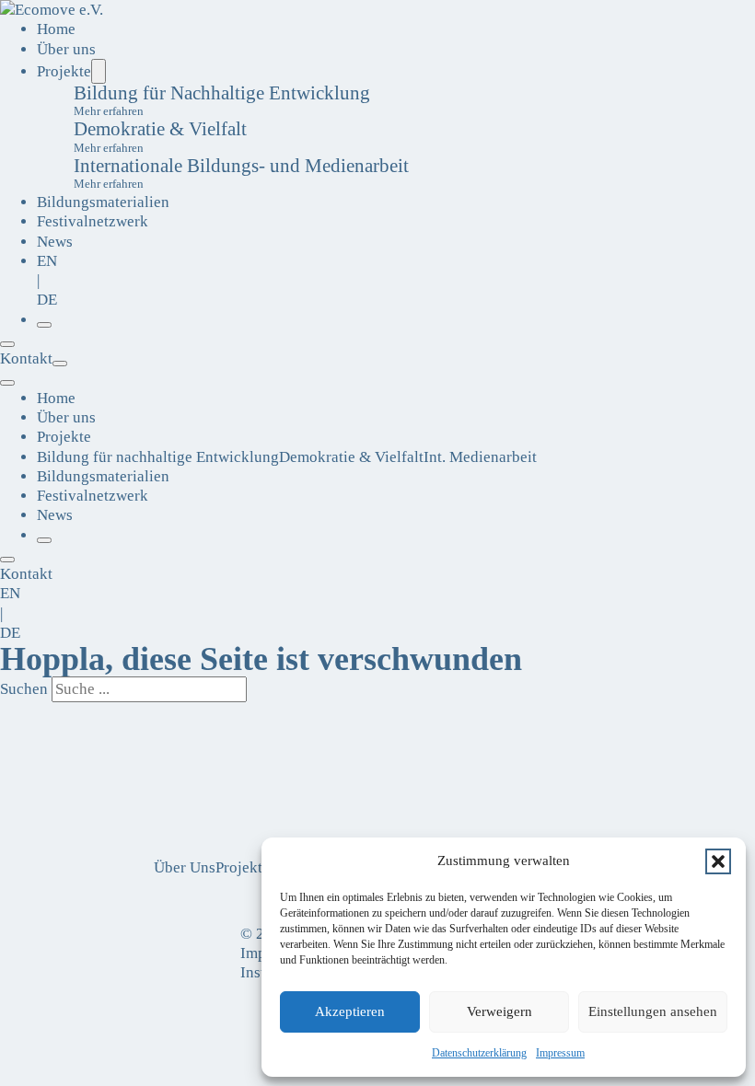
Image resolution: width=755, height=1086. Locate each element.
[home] (51, 9)
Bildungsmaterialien (103, 202)
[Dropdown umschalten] (98, 71)
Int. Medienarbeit (480, 457)
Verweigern (499, 1011)
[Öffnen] (44, 325)
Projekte (64, 71)
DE (47, 299)
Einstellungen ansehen (652, 1011)
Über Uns (184, 867)
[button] (718, 861)
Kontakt (26, 358)
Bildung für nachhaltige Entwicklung (158, 457)
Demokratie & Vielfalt (351, 457)
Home (56, 29)
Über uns (66, 49)
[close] (7, 383)
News (55, 241)
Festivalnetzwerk (92, 221)
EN (47, 261)
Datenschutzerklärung (479, 1052)
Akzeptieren (350, 1011)
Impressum (560, 1052)
